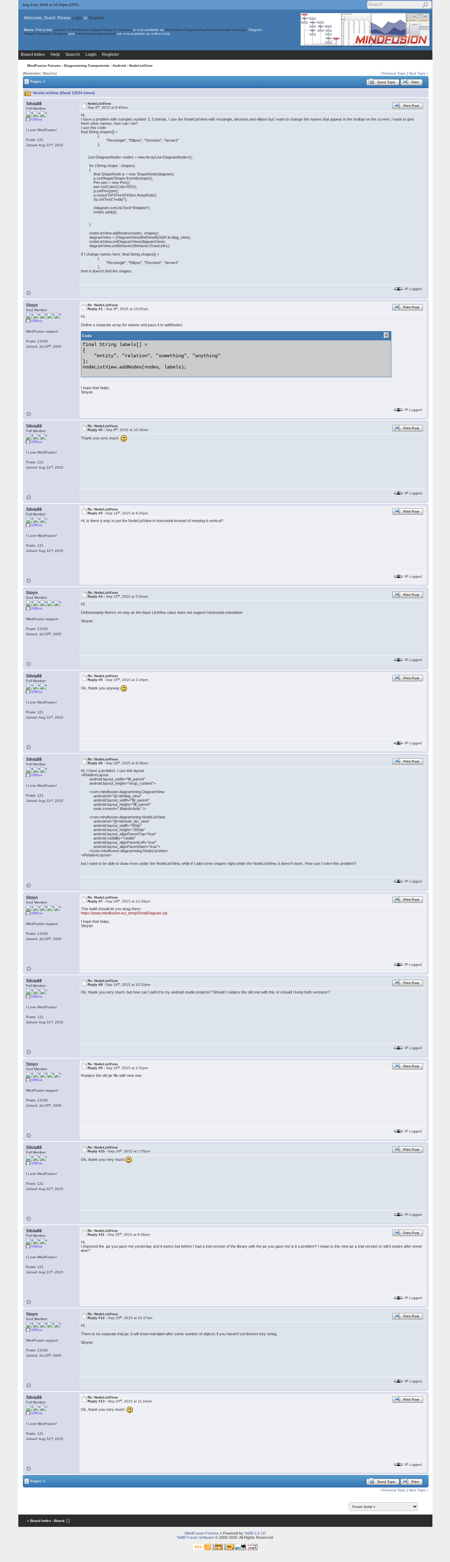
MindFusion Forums (44, 66)
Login (77, 17)
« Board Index (39, 1521)
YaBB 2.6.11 (254, 1533)
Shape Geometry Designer (45, 34)
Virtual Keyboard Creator (96, 34)
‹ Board (58, 1521)
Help (55, 54)
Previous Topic (394, 73)
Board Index (33, 54)
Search (72, 54)
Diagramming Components (86, 66)
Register (97, 17)
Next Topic (417, 73)
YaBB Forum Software (195, 1537)
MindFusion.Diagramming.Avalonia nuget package (205, 30)
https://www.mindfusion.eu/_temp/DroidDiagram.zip (124, 913)
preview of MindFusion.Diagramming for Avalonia (93, 30)
